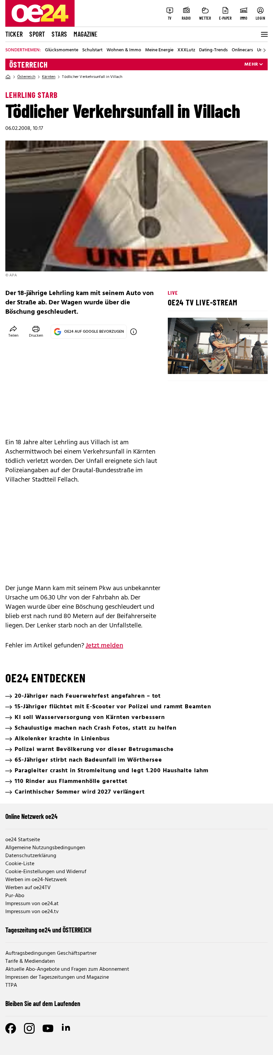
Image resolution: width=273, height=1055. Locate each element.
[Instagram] (29, 1028)
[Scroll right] (264, 50)
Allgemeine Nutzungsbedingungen (45, 848)
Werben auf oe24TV (28, 887)
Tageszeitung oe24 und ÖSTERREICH (48, 930)
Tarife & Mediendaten (30, 961)
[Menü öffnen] (263, 34)
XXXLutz (186, 50)
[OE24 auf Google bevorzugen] (133, 332)
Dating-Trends (213, 50)
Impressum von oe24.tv (32, 911)
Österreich (28, 64)
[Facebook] (10, 1028)
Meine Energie (159, 50)
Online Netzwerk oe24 (31, 816)
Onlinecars (242, 50)
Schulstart (92, 50)
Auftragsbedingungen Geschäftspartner (51, 953)
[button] (178, 363)
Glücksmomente (61, 50)
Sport (37, 34)
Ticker (14, 34)
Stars (59, 34)
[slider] (200, 363)
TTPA (11, 985)
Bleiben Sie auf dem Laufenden (42, 1003)
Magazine (86, 34)
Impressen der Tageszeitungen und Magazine (57, 977)
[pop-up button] (246, 363)
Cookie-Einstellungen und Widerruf (45, 872)
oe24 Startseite (22, 840)
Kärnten (48, 77)
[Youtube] (48, 1028)
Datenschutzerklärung (30, 856)
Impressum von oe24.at (32, 903)
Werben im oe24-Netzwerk (36, 880)
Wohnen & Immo (124, 50)
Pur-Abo (14, 895)
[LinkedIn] (66, 1028)
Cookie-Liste (19, 864)
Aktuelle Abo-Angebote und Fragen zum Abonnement (67, 969)
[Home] (8, 77)
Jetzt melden (104, 645)
